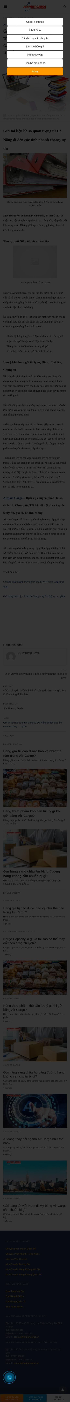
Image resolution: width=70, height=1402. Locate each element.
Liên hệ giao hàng (35, 63)
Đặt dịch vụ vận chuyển (35, 38)
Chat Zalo (35, 30)
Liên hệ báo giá (35, 46)
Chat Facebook (35, 22)
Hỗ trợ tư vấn (35, 54)
